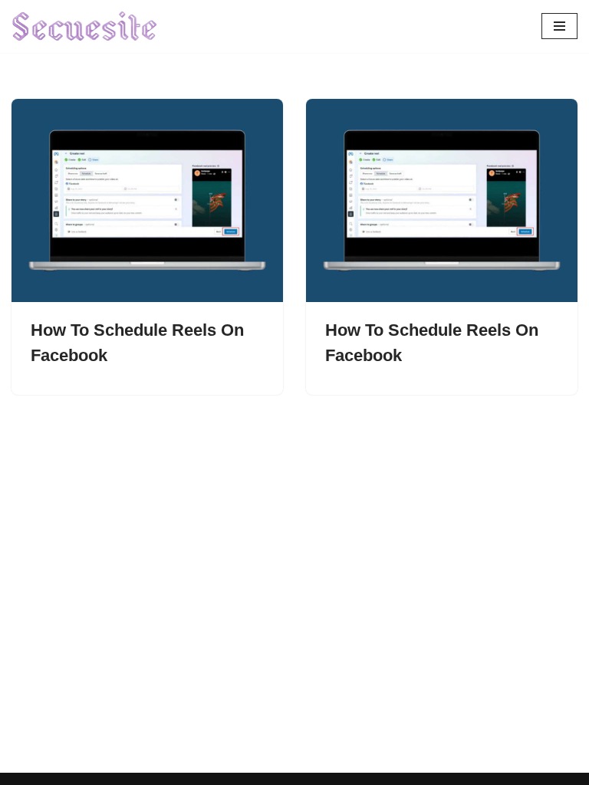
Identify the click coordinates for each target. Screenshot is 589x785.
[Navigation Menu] (559, 26)
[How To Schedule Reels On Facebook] (147, 201)
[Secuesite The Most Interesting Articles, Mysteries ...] (85, 26)
